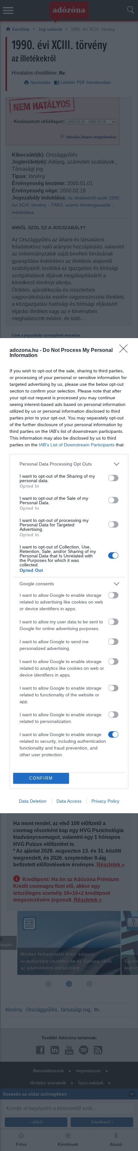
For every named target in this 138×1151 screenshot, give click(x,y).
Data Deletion (33, 801)
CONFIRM (41, 778)
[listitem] (69, 464)
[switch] (113, 478)
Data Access (69, 801)
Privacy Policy (105, 801)
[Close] (125, 350)
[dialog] (69, 575)
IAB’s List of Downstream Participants (77, 444)
